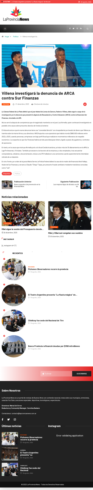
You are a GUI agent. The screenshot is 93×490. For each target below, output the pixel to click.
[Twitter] (73, 29)
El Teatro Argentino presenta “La (29, 453)
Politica (17, 174)
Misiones (31, 267)
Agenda (30, 292)
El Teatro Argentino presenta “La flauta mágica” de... (52, 295)
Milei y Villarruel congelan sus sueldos (65, 233)
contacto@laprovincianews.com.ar (24, 413)
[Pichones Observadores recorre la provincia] (10, 438)
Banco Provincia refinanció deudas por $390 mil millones (54, 346)
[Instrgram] (77, 29)
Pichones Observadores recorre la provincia (48, 269)
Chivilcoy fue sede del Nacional (30, 469)
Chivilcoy (31, 318)
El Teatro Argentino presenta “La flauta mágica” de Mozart (31, 2)
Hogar (7, 37)
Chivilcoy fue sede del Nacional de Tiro (46, 320)
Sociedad (31, 344)
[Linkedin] (81, 29)
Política (15, 37)
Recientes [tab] (17, 253)
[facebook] (69, 29)
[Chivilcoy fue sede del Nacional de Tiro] (10, 469)
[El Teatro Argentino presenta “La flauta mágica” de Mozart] (10, 454)
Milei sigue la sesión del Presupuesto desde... (23, 229)
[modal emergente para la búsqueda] (87, 29)
